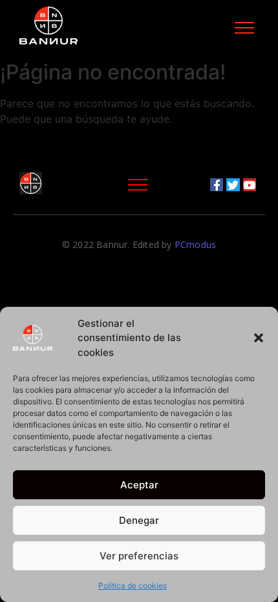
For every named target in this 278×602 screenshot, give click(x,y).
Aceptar (139, 485)
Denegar (139, 520)
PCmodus (195, 244)
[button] (258, 337)
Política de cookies (132, 585)
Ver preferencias (139, 556)
